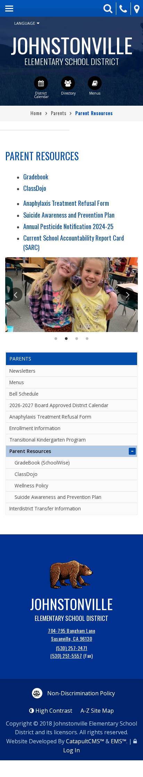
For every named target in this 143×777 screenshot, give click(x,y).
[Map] (137, 9)
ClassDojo (34, 188)
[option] (71, 294)
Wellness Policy (31, 485)
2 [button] (66, 338)
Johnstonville (72, 47)
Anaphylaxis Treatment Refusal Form (66, 203)
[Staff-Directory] (68, 83)
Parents (58, 112)
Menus (16, 382)
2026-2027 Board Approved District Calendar (58, 405)
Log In (71, 750)
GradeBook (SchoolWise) (42, 462)
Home (36, 112)
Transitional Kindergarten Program (47, 439)
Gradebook (35, 176)
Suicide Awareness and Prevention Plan (69, 214)
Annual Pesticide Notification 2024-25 (68, 226)
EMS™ (118, 741)
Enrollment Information (34, 428)
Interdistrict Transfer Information (45, 508)
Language (24, 23)
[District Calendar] (41, 83)
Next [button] (127, 294)
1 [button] (55, 338)
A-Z (97, 710)
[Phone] (123, 9)
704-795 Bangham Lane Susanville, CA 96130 (71, 634)
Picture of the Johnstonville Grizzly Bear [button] (87, 338)
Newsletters (22, 370)
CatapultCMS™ (85, 741)
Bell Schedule (24, 393)
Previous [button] (16, 294)
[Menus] (95, 83)
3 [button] (76, 338)
